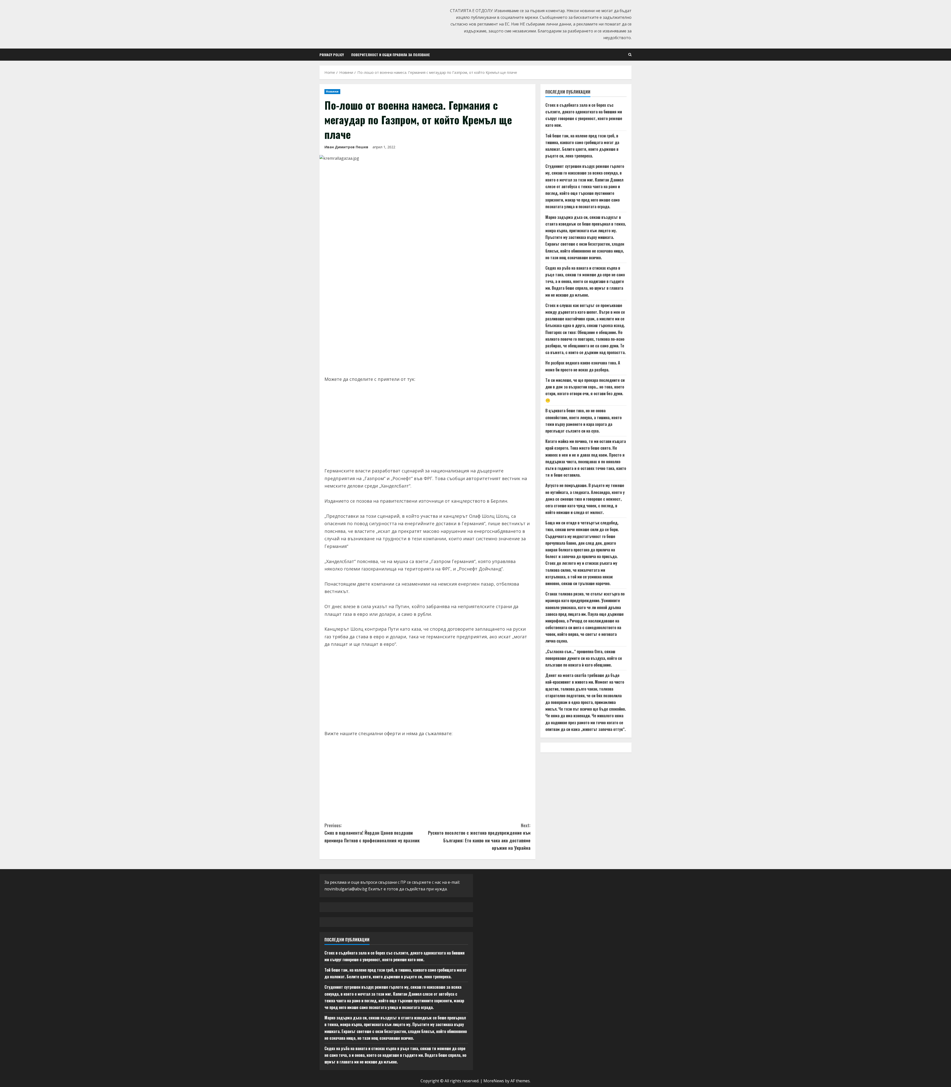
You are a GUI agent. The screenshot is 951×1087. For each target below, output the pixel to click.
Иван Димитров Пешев (346, 147)
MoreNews (493, 1081)
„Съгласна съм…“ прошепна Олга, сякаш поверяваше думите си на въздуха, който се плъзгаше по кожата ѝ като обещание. (583, 658)
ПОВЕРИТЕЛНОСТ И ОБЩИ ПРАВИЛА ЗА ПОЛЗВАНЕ (390, 54)
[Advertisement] (427, 333)
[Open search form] (630, 54)
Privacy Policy (331, 54)
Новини (332, 91)
